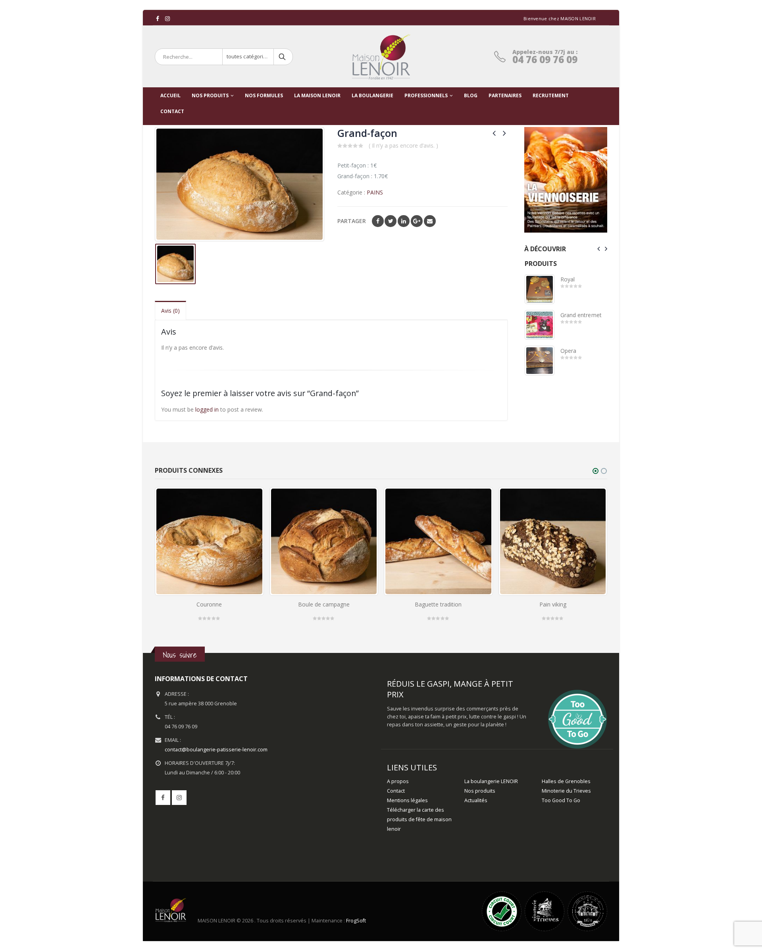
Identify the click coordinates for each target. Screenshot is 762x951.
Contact (396, 790)
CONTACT (172, 111)
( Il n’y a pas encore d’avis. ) (403, 145)
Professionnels (426, 95)
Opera (568, 350)
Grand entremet (581, 315)
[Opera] (539, 360)
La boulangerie (372, 95)
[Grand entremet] (539, 325)
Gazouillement (390, 221)
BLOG (470, 95)
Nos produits (210, 95)
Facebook (378, 221)
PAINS (375, 192)
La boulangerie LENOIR (491, 781)
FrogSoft (356, 920)
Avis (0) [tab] (170, 310)
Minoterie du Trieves (566, 790)
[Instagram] (168, 18)
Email (430, 221)
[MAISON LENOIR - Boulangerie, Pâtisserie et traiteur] (381, 56)
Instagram (179, 797)
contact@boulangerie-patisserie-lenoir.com (216, 749)
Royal (567, 279)
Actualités (475, 800)
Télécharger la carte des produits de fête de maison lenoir (419, 819)
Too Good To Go (561, 800)
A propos (398, 781)
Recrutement (551, 95)
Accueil (170, 95)
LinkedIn (404, 221)
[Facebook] (158, 18)
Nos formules (264, 95)
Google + (417, 221)
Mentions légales (407, 800)
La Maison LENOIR (317, 95)
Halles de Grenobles (566, 781)
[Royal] (539, 289)
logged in (207, 409)
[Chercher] (283, 57)
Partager (351, 221)
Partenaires (505, 95)
